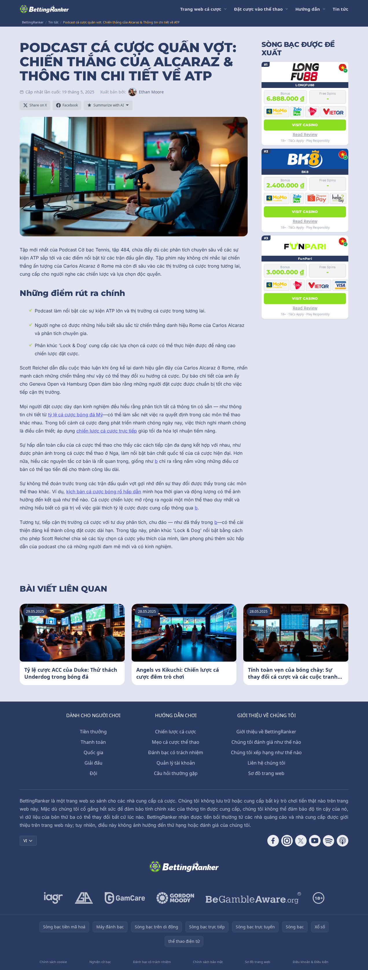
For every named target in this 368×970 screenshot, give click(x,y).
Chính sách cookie (53, 962)
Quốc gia (93, 752)
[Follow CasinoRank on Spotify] (328, 840)
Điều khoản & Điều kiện (310, 962)
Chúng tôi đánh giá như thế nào (266, 742)
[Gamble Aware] (253, 898)
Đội (93, 773)
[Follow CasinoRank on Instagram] (287, 840)
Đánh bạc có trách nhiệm (175, 752)
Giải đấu (93, 763)
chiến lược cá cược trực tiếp (106, 431)
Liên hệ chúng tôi (266, 763)
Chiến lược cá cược (175, 731)
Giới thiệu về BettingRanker (266, 731)
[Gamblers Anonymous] (84, 898)
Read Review (305, 134)
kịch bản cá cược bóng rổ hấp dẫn (103, 491)
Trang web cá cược (200, 9)
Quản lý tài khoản (176, 763)
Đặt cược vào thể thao (258, 9)
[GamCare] (125, 898)
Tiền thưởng (93, 731)
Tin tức (340, 9)
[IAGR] (53, 898)
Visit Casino (305, 124)
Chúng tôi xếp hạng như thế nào (266, 752)
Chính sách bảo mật (208, 962)
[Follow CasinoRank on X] (301, 840)
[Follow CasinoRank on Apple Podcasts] (342, 840)
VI (25, 840)
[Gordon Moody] (175, 898)
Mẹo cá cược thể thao (175, 742)
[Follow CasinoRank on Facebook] (273, 840)
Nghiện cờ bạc (100, 962)
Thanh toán (93, 742)
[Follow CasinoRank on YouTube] (315, 840)
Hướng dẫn (307, 9)
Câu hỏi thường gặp (176, 773)
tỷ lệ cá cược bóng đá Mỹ (75, 414)
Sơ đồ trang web (266, 773)
